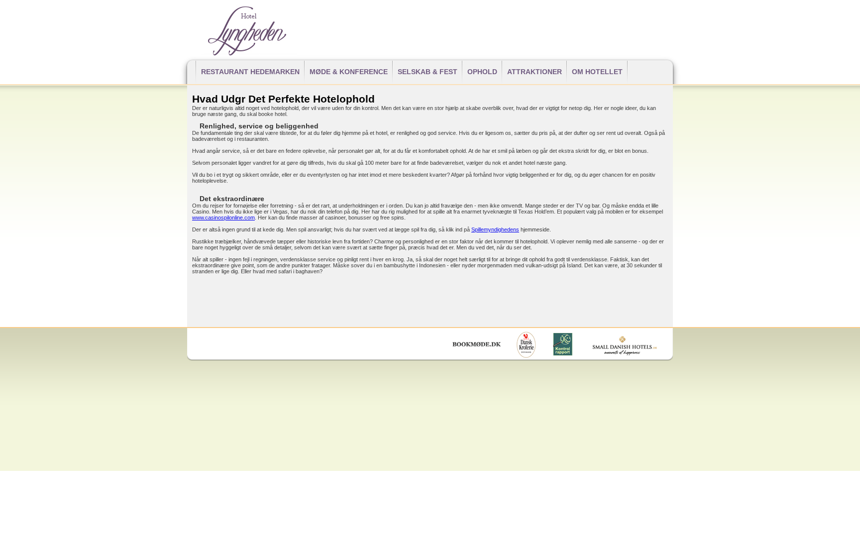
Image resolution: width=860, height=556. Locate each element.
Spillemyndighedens (495, 229)
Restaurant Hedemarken (250, 72)
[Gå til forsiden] (246, 53)
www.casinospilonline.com (223, 218)
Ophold (482, 72)
